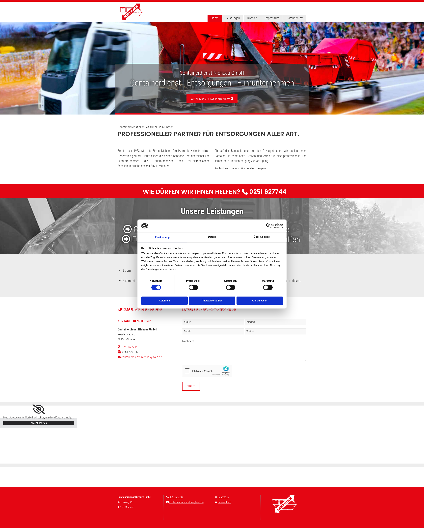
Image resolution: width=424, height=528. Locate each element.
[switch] (193, 287)
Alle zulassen (259, 300)
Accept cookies (39, 423)
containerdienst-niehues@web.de (186, 502)
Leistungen (233, 18)
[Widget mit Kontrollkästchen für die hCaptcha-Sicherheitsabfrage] (207, 371)
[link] (38, 409)
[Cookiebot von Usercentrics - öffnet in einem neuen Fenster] (268, 225)
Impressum (272, 18)
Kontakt (252, 18)
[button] (212, 98)
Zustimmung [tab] (162, 237)
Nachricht (188, 341)
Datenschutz (295, 18)
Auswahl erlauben (212, 300)
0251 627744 (267, 191)
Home (214, 18)
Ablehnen (164, 300)
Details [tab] (212, 236)
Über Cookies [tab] (262, 236)
